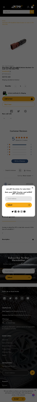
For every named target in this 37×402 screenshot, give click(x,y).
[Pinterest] (19, 211)
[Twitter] (13, 211)
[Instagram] (21, 211)
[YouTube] (24, 211)
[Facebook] (16, 211)
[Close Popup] (32, 187)
